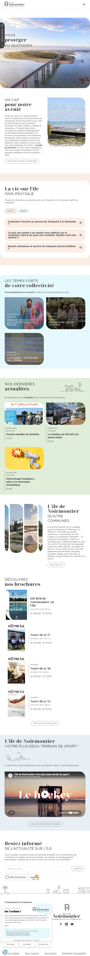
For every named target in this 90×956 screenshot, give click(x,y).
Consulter (48, 613)
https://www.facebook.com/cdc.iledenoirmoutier (60, 924)
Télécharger (37, 613)
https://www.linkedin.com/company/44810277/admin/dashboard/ (66, 924)
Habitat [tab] (23, 211)
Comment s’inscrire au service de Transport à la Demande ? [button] (42, 223)
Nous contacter (32, 953)
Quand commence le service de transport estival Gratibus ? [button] (42, 247)
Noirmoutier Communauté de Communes (15, 4)
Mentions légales (11, 953)
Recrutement (50, 953)
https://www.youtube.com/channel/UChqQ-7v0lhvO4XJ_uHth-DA (72, 924)
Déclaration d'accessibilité (74, 953)
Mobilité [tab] (10, 211)
